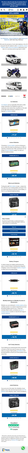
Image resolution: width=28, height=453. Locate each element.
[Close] (25, 216)
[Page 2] (9, 137)
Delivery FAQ (15, 440)
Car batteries (4, 105)
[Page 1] (7, 137)
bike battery (13, 186)
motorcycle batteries (13, 47)
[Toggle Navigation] (1, 10)
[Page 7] (18, 137)
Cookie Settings (14, 234)
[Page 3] (11, 137)
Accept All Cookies (14, 230)
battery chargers (21, 267)
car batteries (20, 46)
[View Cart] (26, 10)
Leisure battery (11, 145)
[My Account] (23, 10)
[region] (14, 226)
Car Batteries (4, 38)
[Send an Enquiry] (20, 10)
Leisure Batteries (13, 38)
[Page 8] (20, 137)
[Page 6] (16, 137)
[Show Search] (4, 10)
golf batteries (20, 351)
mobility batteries (20, 305)
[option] (14, 27)
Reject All (14, 227)
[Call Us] (18, 10)
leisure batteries (10, 150)
